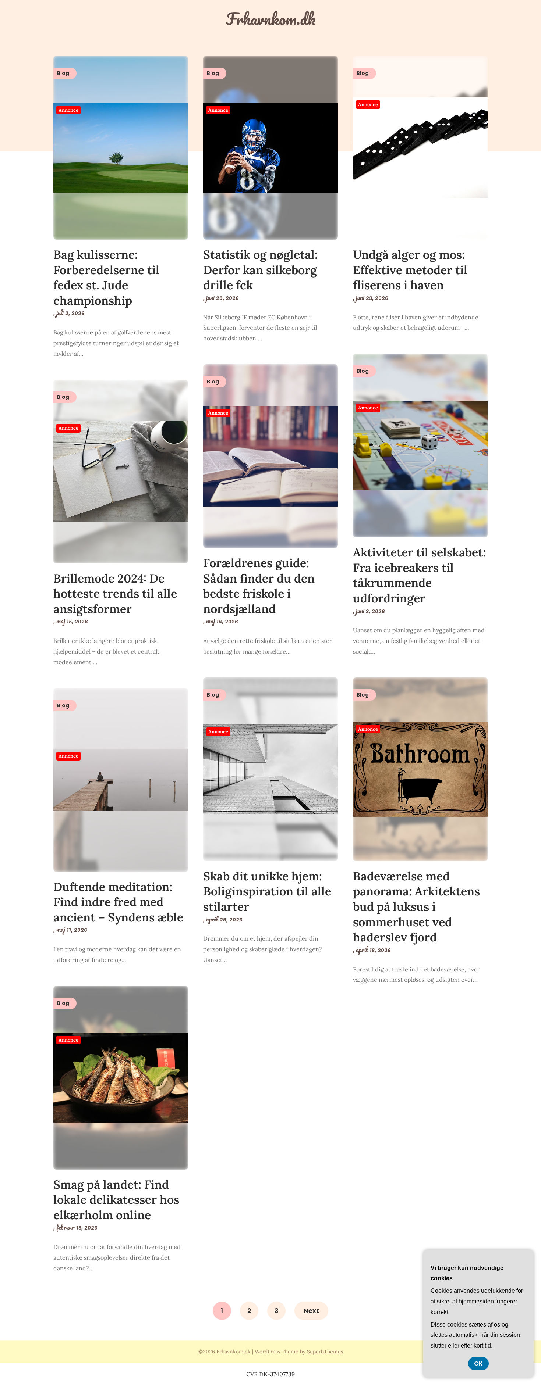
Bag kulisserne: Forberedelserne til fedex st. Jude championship (106, 277)
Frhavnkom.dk (270, 18)
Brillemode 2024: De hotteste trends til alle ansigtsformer (115, 593)
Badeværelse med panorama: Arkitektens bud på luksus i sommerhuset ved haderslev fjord (416, 907)
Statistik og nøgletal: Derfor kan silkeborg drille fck (260, 270)
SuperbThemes (325, 1351)
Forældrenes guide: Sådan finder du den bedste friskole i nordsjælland (259, 585)
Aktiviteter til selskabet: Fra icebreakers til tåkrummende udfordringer (419, 575)
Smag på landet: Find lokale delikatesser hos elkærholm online (116, 1200)
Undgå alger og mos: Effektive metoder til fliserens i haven (410, 270)
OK (478, 1363)
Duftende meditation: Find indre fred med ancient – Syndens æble (118, 902)
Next (311, 1310)
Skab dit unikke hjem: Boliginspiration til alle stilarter (267, 891)
